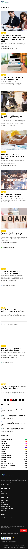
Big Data (14, 441)
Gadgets (14, 453)
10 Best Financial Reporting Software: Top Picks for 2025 (11, 272)
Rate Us (20, 538)
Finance (4, 33)
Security (14, 461)
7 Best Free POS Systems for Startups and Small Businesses (12, 117)
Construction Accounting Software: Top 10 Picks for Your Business (12, 156)
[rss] (10, 484)
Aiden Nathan (6, 48)
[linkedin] (3, 484)
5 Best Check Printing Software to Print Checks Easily (16, 416)
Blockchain (14, 443)
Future (14, 451)
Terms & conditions (21, 547)
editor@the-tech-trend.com (7, 517)
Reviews (14, 459)
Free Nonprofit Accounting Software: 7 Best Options (11, 195)
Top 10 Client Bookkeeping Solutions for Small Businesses (12, 311)
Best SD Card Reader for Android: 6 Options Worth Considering (16, 429)
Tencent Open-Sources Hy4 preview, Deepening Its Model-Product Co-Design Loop (16, 423)
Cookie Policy (6, 547)
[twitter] (8, 484)
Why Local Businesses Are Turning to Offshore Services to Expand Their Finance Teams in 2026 (13, 38)
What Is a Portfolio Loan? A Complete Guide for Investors (12, 234)
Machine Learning (14, 457)
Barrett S (5, 125)
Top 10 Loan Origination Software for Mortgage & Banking (13, 388)
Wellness (14, 467)
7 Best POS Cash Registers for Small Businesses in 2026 (12, 78)
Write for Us (4, 493)
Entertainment (14, 447)
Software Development (14, 463)
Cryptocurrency (14, 445)
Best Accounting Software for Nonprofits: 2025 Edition (12, 349)
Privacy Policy (12, 547)
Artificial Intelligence (14, 439)
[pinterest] (5, 484)
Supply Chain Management (14, 465)
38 (20, 400)
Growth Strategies (14, 455)
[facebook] (1, 484)
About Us (3, 491)
